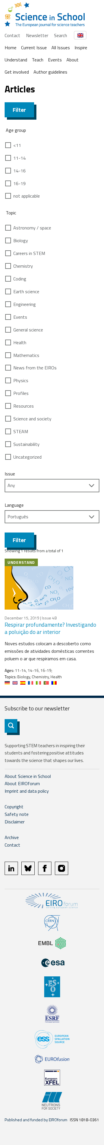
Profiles (21, 393)
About (72, 59)
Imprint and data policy (27, 790)
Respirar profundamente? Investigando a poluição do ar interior (50, 628)
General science (28, 329)
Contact (12, 35)
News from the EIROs (35, 367)
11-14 (19, 157)
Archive (12, 837)
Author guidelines (50, 71)
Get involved (17, 71)
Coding (19, 278)
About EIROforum (22, 783)
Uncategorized (27, 456)
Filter (19, 109)
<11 (17, 145)
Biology (20, 240)
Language (14, 505)
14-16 (19, 170)
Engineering (24, 304)
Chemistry (23, 265)
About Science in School (28, 776)
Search (60, 35)
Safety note (17, 814)
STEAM (20, 431)
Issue (10, 473)
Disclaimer (15, 821)
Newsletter (37, 35)
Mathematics (26, 355)
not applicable (26, 195)
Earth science (26, 291)
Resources (23, 405)
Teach (37, 59)
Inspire (81, 47)
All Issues (60, 47)
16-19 (19, 183)
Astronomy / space (32, 227)
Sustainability (26, 444)
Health (19, 342)
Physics (20, 380)
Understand (16, 59)
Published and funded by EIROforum (36, 1120)
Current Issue (34, 47)
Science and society (32, 418)
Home (10, 47)
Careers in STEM (29, 253)
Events (55, 59)
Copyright (14, 806)
